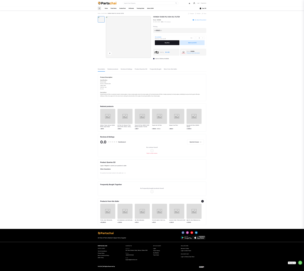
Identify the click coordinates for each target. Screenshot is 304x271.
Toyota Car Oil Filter (157, 125)
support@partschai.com (131, 259)
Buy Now (167, 42)
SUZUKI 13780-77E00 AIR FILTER (177, 220)
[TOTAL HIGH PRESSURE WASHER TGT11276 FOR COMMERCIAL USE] (107, 211)
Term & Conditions (102, 251)
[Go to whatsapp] (300, 263)
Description (101, 69)
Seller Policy (101, 257)
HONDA (159, 20)
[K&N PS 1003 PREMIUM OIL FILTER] (194, 211)
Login (198, 3)
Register (107, 165)
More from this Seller (170, 69)
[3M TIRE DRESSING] (142, 211)
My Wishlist (156, 252)
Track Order (156, 255)
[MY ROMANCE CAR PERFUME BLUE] (125, 211)
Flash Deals (113, 8)
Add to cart (192, 42)
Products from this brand (193, 53)
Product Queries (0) (141, 69)
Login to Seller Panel (186, 250)
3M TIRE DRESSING (139, 220)
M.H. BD (167, 52)
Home (106, 8)
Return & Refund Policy (103, 255)
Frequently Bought (155, 69)
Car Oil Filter (104, 13)
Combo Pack (122, 8)
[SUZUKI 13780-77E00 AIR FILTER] (176, 211)
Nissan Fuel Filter (173, 125)
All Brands (131, 8)
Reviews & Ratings (126, 69)
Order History (156, 250)
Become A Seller (185, 248)
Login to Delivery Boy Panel (187, 256)
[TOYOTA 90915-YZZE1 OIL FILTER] (159, 211)
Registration (203, 3)
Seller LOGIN (150, 8)
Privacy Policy (101, 253)
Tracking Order (140, 8)
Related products (113, 69)
